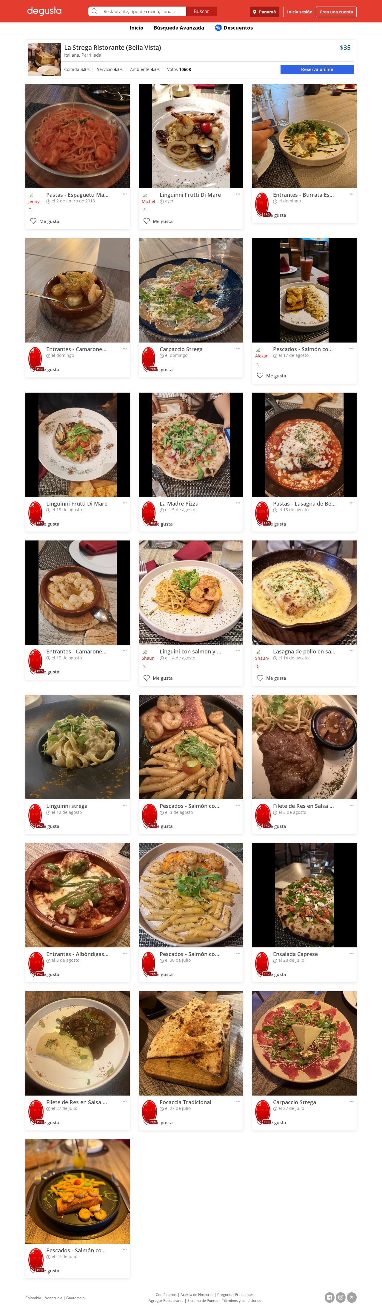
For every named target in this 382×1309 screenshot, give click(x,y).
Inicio (137, 27)
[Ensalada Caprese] (304, 895)
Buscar (201, 11)
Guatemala (75, 1297)
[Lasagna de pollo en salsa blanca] (304, 592)
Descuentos (234, 27)
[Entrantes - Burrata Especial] (304, 136)
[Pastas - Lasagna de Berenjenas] (304, 445)
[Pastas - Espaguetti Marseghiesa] (77, 136)
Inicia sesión (299, 12)
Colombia (33, 1297)
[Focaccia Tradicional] (191, 1043)
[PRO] (262, 200)
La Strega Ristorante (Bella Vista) (112, 47)
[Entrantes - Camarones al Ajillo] (77, 290)
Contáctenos (166, 1294)
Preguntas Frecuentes (235, 1294)
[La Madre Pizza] (191, 445)
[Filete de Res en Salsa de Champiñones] (304, 747)
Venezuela (53, 1297)
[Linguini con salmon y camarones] (191, 592)
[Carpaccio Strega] (191, 290)
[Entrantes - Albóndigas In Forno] (77, 895)
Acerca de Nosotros (197, 1294)
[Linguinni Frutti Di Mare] (191, 136)
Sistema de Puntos (202, 1300)
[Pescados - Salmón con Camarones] (304, 290)
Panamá (267, 12)
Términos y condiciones (241, 1300)
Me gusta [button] (48, 221)
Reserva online (317, 69)
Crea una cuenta (336, 12)
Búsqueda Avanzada (179, 27)
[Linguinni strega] (77, 747)
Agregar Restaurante (166, 1300)
